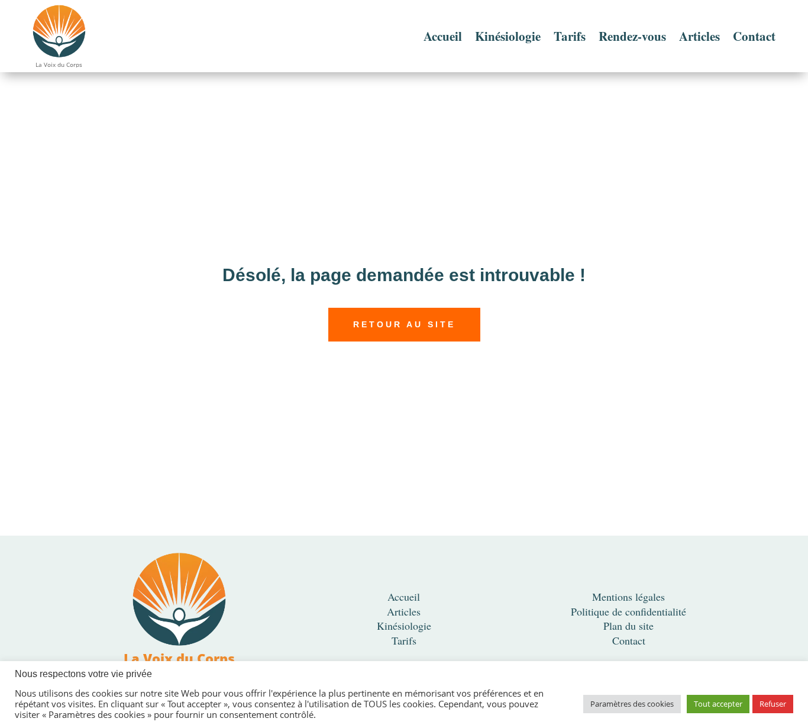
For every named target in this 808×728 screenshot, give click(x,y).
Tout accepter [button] (718, 703)
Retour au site (404, 324)
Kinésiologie (508, 36)
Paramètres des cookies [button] (632, 703)
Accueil (443, 36)
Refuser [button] (772, 703)
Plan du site (628, 626)
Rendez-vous (632, 36)
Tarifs (570, 36)
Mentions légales (628, 597)
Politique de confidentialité (628, 611)
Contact (754, 36)
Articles (699, 36)
